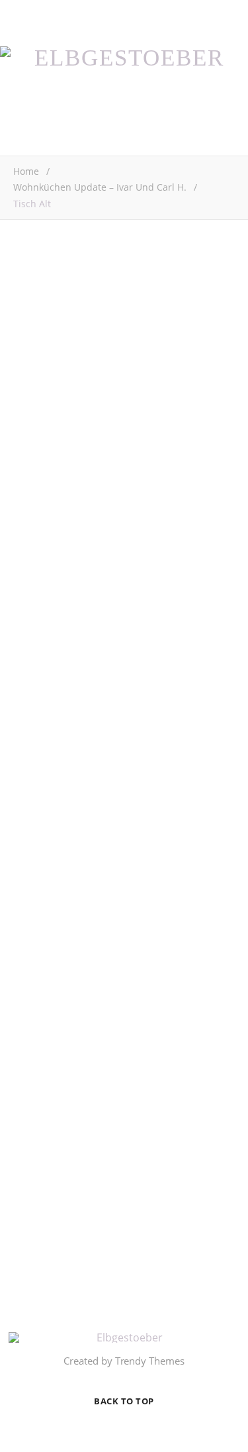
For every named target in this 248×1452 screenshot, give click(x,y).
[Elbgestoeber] (124, 58)
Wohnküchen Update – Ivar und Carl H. (99, 187)
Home (26, 171)
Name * (30, 818)
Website (31, 920)
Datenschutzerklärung (157, 1255)
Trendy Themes (150, 1360)
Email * (29, 869)
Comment (35, 625)
